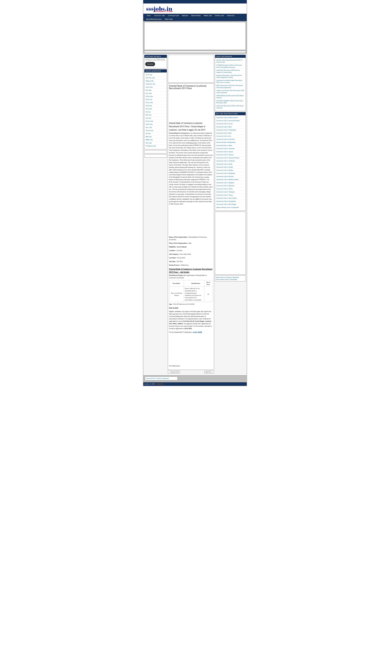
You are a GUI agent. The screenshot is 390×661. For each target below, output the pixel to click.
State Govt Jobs (159, 16)
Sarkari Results (196, 16)
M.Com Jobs (149, 121)
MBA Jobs (149, 137)
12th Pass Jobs (150, 78)
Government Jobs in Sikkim (224, 189)
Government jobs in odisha (224, 145)
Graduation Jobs (150, 84)
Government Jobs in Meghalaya (225, 173)
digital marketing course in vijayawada (227, 207)
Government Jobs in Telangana (225, 192)
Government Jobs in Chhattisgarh (226, 130)
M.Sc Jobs (149, 127)
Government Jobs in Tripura (224, 195)
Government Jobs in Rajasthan (225, 185)
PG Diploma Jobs (151, 146)
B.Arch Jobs (149, 96)
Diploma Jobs (150, 81)
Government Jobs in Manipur (224, 170)
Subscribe (150, 64)
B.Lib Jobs (149, 109)
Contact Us (159, 384)
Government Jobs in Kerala (224, 164)
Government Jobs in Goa (223, 136)
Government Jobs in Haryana (224, 154)
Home (149, 16)
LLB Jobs (148, 118)
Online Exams (169, 19)
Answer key (230, 16)
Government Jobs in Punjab (224, 167)
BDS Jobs (149, 115)
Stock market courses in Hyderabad (226, 279)
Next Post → (209, 372)
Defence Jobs (219, 16)
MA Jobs (148, 133)
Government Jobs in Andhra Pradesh (227, 117)
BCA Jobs (149, 90)
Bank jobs (185, 16)
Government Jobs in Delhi (224, 133)
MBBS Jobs (149, 140)
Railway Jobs (208, 16)
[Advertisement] (194, 35)
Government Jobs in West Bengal (226, 204)
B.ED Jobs (149, 106)
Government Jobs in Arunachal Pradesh (228, 120)
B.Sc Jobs (149, 93)
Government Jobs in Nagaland (225, 182)
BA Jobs (148, 112)
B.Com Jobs (149, 102)
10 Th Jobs (149, 75)
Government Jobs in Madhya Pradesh (227, 179)
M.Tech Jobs (149, 130)
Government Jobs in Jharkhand (225, 161)
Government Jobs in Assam (224, 123)
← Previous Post (174, 372)
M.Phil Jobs (149, 124)
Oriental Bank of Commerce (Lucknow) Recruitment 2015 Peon (188, 87)
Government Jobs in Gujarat (224, 151)
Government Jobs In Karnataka (225, 139)
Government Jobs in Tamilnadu (225, 148)
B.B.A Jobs (149, 99)
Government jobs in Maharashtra (226, 142)
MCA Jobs (149, 143)
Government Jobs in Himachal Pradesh (227, 158)
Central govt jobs (173, 16)
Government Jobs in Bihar (224, 127)
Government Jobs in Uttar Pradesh (226, 198)
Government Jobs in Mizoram (225, 176)
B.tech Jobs (149, 87)
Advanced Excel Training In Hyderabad (227, 277)
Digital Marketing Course (154, 19)
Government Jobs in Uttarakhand (226, 201)
